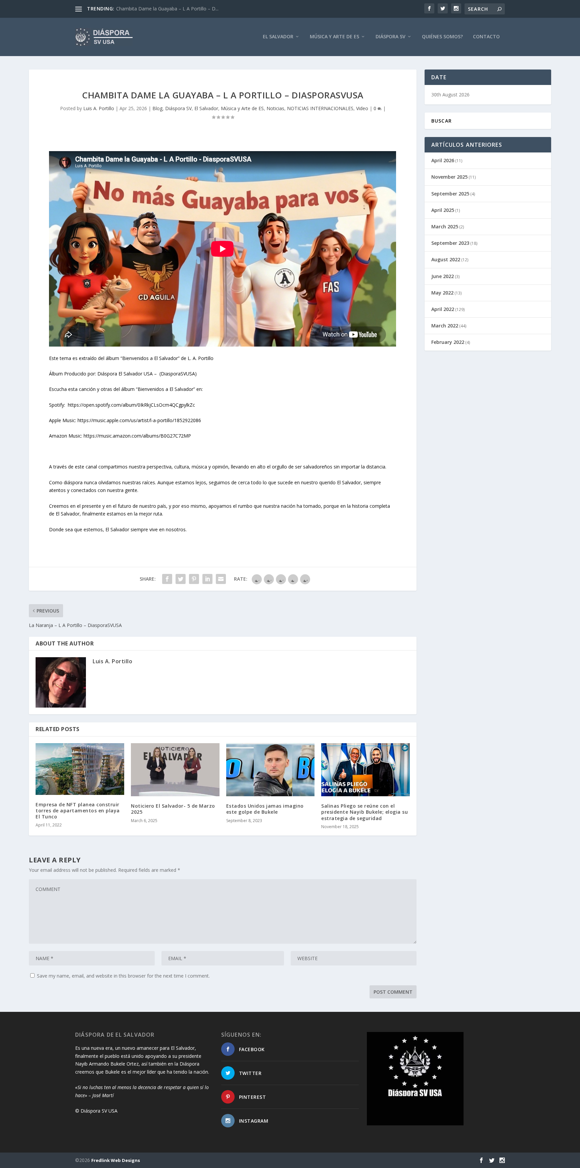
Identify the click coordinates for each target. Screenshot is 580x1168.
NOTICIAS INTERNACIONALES (320, 108)
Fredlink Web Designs (115, 1160)
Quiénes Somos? (442, 37)
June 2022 (442, 276)
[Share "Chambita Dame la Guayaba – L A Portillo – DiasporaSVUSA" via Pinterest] (194, 579)
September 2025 (450, 193)
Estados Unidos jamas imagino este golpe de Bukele (265, 809)
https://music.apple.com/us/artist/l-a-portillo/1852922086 (139, 420)
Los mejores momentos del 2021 (152, 8)
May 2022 (442, 292)
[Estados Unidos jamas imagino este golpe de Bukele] (270, 769)
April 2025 (442, 210)
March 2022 (444, 325)
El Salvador (278, 37)
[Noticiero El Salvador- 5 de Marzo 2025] (175, 769)
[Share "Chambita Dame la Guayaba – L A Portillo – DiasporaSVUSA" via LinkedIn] (207, 579)
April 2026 (442, 160)
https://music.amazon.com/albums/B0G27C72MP (137, 436)
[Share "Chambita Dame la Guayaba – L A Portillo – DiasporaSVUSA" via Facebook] (167, 579)
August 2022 (445, 259)
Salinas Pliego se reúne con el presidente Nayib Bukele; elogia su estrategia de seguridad (364, 812)
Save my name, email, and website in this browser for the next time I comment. (123, 976)
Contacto (486, 37)
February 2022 (447, 342)
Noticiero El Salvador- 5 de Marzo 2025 (173, 809)
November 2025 (449, 177)
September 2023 (450, 243)
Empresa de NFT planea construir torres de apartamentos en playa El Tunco (78, 810)
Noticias (275, 108)
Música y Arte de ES (334, 37)
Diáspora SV (390, 37)
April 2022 (442, 309)
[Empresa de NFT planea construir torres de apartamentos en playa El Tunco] (80, 769)
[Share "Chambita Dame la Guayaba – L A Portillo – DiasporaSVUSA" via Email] (221, 579)
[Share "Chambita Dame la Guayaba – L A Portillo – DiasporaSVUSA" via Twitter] (180, 579)
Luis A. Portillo (98, 108)
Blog (157, 108)
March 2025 (444, 226)
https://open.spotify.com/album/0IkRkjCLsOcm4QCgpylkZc (131, 405)
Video (362, 108)
